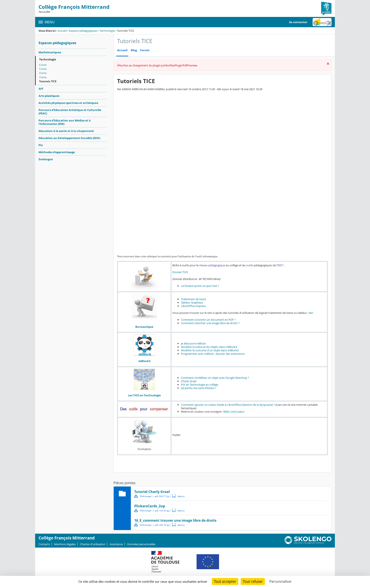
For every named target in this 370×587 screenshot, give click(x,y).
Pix (41, 145)
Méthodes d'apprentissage (57, 152)
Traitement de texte (193, 299)
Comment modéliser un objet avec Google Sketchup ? (215, 378)
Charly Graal (188, 381)
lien (311, 313)
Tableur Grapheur (192, 302)
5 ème (43, 69)
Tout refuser (253, 581)
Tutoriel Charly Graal (152, 491)
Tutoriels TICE (48, 81)
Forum (144, 50)
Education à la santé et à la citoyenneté (66, 131)
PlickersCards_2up (149, 506)
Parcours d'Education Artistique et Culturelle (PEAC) (70, 111)
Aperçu (178, 496)
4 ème (43, 73)
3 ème (43, 77)
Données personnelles (141, 544)
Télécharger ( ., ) (155, 496)
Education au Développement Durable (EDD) (69, 138)
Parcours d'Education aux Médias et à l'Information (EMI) (65, 122)
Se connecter (298, 22)
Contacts (44, 544)
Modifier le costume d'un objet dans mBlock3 (210, 350)
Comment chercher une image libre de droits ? (210, 323)
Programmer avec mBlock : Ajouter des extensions (213, 354)
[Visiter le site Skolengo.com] (307, 543)
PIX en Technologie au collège (199, 384)
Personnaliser (280, 581)
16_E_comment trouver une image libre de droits (175, 520)
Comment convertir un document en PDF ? (208, 320)
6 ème (43, 65)
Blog (134, 50)
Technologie (107, 31)
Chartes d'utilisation (92, 544)
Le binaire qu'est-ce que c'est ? (200, 286)
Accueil (62, 31)
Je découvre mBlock (193, 343)
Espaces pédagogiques (83, 31)
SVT (41, 89)
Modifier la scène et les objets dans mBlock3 (209, 347)
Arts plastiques (49, 96)
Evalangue (46, 159)
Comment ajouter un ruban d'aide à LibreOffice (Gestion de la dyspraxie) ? (228, 405)
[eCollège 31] (322, 22)
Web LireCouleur (234, 411)
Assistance (116, 544)
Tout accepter (225, 581)
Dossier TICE (180, 272)
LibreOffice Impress (193, 306)
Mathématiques (50, 52)
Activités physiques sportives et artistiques (68, 103)
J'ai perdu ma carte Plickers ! (198, 388)
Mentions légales (65, 544)
